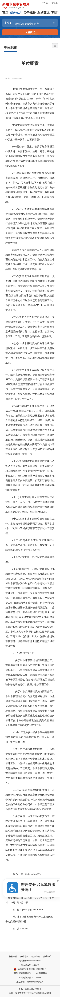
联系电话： (19, 873)
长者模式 (30, 32)
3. (14, 749)
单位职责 (10, 47)
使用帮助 (36, 956)
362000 (25, 928)
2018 (30, 98)
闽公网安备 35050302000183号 (32, 969)
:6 (16, 897)
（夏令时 (10, 897)
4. (14, 790)
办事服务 (30, 12)
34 (37, 98)
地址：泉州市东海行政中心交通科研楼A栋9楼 (30, 993)
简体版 (44, 2)
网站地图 (24, 956)
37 (27, 113)
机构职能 (13, 956)
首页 (5, 12)
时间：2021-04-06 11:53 (16, 78)
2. (14, 691)
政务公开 (16, 12)
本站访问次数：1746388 (30, 977)
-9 (24, 897)
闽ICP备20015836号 (30, 965)
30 (29, 897)
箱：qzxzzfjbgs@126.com (30, 909)
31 (24, 902)
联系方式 (47, 956)
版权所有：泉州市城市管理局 (30, 982)
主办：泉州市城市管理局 (30, 989)
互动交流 (43, 12)
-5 (20, 902)
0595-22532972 (33, 873)
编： (19, 928)
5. (14, 816)
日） (28, 902)
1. (14, 660)
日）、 (33, 897)
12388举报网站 (40, 973)
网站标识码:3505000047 (30, 960)
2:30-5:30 (42, 897)
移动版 (54, 2)
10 (11, 902)
